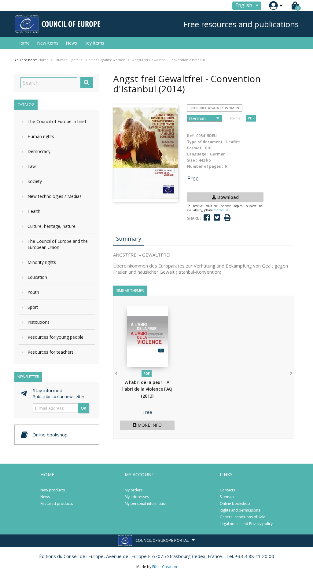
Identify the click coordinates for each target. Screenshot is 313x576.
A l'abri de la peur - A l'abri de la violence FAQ (147, 389)
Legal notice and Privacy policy (246, 523)
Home (23, 43)
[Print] (227, 217)
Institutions (39, 322)
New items (47, 43)
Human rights (41, 136)
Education (37, 277)
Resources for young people (55, 337)
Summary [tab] (128, 238)
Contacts (227, 490)
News (71, 43)
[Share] (207, 217)
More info (149, 425)
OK (83, 408)
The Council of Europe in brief (57, 121)
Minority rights (42, 262)
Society (35, 181)
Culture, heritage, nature (51, 226)
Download (227, 197)
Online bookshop (235, 503)
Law (32, 166)
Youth (33, 292)
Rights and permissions (240, 510)
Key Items (94, 43)
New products (52, 490)
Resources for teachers (51, 352)
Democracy (39, 151)
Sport (33, 307)
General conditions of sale (242, 516)
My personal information (146, 503)
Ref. (191, 135)
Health (34, 211)
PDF (251, 118)
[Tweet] (217, 217)
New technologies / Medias (55, 196)
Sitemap (227, 496)
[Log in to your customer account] (273, 5)
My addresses (137, 496)
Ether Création (164, 566)
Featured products (56, 503)
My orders (133, 490)
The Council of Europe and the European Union (58, 244)
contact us (221, 210)
